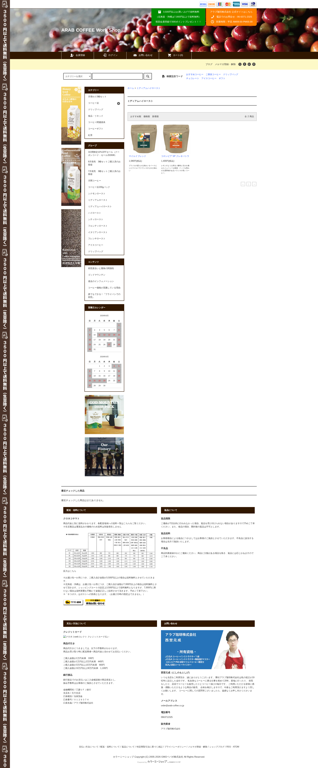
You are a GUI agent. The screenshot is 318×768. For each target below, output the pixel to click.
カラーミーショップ (123, 756)
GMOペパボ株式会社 (172, 756)
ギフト (222, 78)
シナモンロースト (96, 193)
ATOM (236, 747)
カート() (178, 55)
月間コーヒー (94, 181)
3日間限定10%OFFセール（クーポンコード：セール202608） (103, 153)
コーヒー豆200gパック (99, 187)
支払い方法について (88, 747)
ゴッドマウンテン (96, 275)
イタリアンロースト (97, 232)
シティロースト (95, 219)
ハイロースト (94, 213)
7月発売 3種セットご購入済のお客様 (104, 173)
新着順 (155, 116)
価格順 (146, 116)
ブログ (209, 64)
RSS (228, 747)
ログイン (113, 55)
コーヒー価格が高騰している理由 (104, 288)
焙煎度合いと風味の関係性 (101, 268)
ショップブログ (216, 747)
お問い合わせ (146, 55)
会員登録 (80, 55)
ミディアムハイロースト (148, 88)
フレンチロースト (96, 238)
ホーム (131, 88)
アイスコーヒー (208, 78)
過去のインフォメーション (101, 281)
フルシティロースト (97, 226)
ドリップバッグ (230, 74)
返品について (128, 747)
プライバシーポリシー (175, 747)
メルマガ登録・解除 (225, 64)
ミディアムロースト (97, 200)
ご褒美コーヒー (213, 74)
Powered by (142, 762)
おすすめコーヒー (194, 74)
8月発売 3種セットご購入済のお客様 (104, 163)
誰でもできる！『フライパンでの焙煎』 (104, 296)
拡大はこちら (69, 571)
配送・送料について (110, 747)
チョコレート (192, 78)
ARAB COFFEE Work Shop (90, 30)
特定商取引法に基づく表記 (149, 747)
